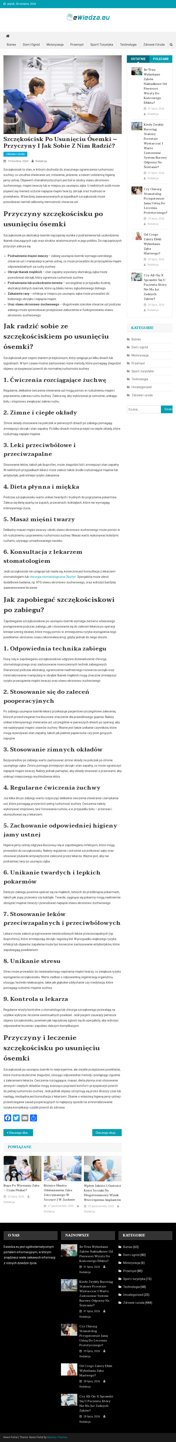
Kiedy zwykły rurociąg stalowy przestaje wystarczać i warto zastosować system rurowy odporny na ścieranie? (155, 146)
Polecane (161, 59)
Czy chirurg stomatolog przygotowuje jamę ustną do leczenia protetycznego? (155, 201)
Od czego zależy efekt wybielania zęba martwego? (153, 244)
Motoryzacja (55, 44)
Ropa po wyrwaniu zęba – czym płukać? (21, 1188)
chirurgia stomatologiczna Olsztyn (53, 576)
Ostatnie (138, 59)
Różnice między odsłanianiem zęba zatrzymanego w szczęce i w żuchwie (59, 1192)
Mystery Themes (57, 1437)
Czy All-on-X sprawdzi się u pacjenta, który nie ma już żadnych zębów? (155, 287)
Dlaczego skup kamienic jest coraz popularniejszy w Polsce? (109, 1132)
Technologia (128, 44)
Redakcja (41, 161)
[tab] (138, 59)
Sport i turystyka (101, 44)
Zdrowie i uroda (154, 44)
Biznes (11, 44)
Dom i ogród (31, 44)
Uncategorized (142, 387)
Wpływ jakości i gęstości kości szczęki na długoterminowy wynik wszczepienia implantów (102, 1193)
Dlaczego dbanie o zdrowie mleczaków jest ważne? (21, 1132)
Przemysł (76, 44)
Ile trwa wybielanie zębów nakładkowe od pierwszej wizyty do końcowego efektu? (155, 86)
